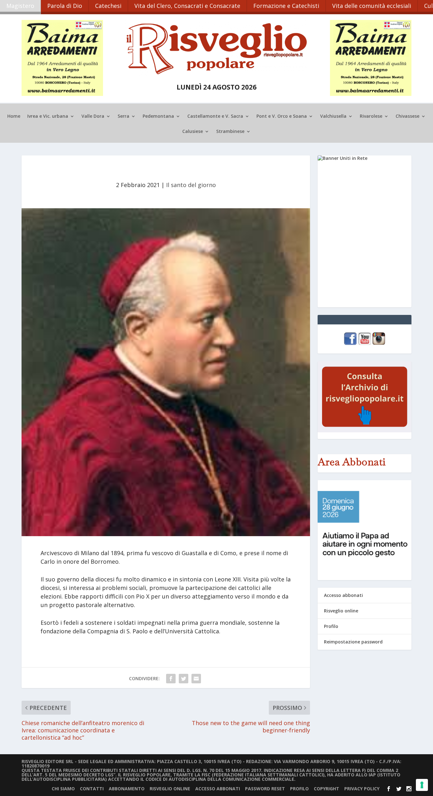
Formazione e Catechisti (286, 5)
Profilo (331, 626)
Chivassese (407, 116)
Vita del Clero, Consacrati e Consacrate (187, 5)
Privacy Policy (361, 789)
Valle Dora (92, 116)
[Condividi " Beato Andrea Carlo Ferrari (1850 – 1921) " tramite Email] (196, 678)
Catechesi (108, 5)
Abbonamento (127, 789)
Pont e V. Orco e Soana (281, 116)
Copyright (326, 789)
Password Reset (265, 789)
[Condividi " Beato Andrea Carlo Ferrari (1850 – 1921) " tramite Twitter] (183, 678)
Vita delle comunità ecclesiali (371, 5)
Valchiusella (333, 116)
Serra (123, 116)
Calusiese (192, 131)
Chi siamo (63, 789)
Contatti (92, 789)
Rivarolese (371, 116)
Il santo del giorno (191, 185)
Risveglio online (341, 611)
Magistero (20, 5)
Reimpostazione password (353, 642)
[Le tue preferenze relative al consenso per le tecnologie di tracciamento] (422, 785)
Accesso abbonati (343, 595)
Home (13, 116)
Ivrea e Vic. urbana (47, 116)
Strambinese (230, 131)
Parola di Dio (64, 5)
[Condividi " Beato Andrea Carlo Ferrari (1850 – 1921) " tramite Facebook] (171, 678)
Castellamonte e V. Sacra (215, 116)
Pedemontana (158, 116)
